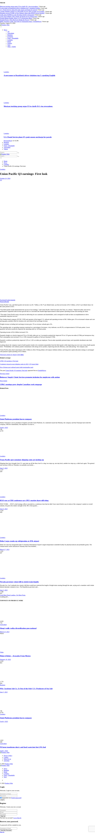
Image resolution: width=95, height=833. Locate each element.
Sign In (2, 832)
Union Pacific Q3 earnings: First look (16, 370)
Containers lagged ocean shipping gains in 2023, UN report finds (19, 364)
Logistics (10, 40)
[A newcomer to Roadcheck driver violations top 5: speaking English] (49, 59)
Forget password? (16, 798)
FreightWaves (42, 370)
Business (10, 35)
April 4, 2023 (4, 427)
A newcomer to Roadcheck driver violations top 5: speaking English (20, 8)
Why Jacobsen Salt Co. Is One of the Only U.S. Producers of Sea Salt (26, 689)
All (8, 31)
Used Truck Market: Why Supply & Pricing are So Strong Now (18, 16)
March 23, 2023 (4, 632)
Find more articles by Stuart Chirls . (12, 354)
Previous (6, 140)
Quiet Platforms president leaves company (16, 419)
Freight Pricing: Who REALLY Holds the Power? (14, 20)
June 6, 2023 (4, 509)
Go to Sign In (17, 818)
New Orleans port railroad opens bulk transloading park (16, 367)
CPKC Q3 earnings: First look (9, 361)
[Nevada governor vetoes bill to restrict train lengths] (47, 565)
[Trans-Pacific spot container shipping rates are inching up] (47, 443)
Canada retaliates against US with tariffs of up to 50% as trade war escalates (22, 11)
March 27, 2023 (4, 549)
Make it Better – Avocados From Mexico (15, 656)
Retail (9, 41)
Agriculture (10, 33)
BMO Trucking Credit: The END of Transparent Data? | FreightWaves (20, 21)
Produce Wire (9, 764)
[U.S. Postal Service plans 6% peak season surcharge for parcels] (49, 121)
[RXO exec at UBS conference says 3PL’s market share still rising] (47, 484)
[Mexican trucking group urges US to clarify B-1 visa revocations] (49, 90)
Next (10, 140)
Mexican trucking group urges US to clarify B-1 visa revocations (19, 6)
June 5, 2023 (4, 468)
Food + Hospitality (12, 38)
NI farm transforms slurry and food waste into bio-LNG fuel (23, 747)
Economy (10, 36)
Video (2, 652)
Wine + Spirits (11, 46)
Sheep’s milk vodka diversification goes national (18, 628)
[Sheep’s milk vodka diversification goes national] (47, 611)
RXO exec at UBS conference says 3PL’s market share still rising (24, 500)
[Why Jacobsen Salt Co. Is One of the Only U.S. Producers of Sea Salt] (47, 672)
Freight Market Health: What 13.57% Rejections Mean (16, 18)
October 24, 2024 (5, 178)
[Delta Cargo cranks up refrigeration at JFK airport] (47, 525)
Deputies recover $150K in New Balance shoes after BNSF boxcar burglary (22, 13)
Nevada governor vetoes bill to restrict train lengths (19, 582)
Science (9, 43)
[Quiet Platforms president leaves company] (47, 403)
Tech (8, 45)
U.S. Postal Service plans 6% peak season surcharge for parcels (18, 10)
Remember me (6, 798)
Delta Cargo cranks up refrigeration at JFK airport (19, 541)
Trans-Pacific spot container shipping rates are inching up (22, 460)
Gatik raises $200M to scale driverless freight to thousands (17, 15)
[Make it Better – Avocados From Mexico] (47, 642)
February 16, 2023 (5, 659)
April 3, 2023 (4, 751)
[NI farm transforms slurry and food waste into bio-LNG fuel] (47, 730)
